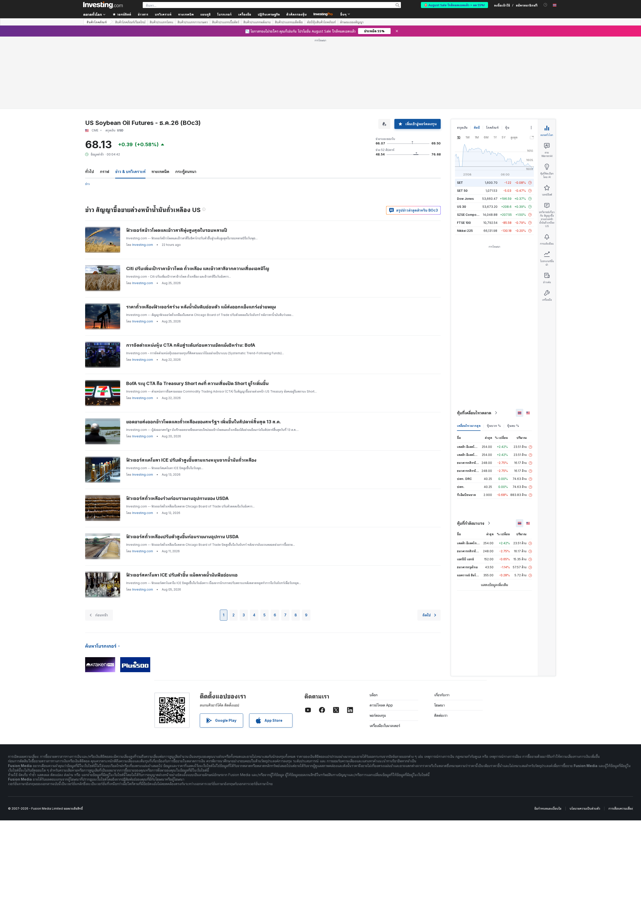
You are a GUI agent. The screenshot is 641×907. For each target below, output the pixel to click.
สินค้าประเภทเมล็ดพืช (289, 22)
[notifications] (545, 5)
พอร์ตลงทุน (378, 715)
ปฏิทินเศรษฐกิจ (269, 14)
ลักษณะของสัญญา (352, 22)
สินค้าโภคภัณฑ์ (97, 22)
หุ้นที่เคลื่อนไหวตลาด (474, 412)
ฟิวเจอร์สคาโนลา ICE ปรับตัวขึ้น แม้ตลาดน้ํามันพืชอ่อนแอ (182, 575)
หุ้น (507, 127)
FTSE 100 (464, 223)
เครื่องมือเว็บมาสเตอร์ (385, 725)
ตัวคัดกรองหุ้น (296, 14)
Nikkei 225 (465, 231)
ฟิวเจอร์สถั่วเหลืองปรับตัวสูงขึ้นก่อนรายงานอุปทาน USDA (182, 536)
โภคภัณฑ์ (492, 127)
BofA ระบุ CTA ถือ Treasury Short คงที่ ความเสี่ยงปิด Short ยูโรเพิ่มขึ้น (197, 383)
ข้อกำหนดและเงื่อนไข (547, 808)
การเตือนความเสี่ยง (620, 808)
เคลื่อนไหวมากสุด (468, 426)
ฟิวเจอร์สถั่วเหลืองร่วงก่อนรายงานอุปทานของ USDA (177, 498)
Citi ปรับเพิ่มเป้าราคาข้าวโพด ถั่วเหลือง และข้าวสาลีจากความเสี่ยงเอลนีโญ (197, 268)
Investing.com (142, 245)
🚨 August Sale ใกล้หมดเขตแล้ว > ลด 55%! (454, 5)
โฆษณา (439, 705)
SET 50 (462, 191)
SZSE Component (470, 215)
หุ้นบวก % (494, 426)
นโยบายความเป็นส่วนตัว (585, 808)
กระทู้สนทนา (185, 171)
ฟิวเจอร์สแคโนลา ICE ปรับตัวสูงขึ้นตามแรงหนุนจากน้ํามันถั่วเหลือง (191, 460)
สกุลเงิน (462, 127)
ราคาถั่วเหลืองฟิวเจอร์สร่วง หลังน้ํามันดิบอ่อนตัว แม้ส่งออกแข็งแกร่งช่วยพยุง (201, 306)
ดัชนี (477, 127)
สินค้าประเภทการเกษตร (193, 22)
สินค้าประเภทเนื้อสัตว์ (225, 22)
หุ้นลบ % (513, 426)
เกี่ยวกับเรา (441, 695)
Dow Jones (465, 199)
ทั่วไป (89, 171)
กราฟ (104, 171)
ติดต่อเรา (440, 715)
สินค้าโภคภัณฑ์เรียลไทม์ (130, 22)
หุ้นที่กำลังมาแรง (470, 523)
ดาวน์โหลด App (381, 705)
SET (460, 183)
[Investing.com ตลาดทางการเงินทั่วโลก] (103, 5)
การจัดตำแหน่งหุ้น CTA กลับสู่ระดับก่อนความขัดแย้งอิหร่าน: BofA (190, 345)
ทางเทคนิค (160, 171)
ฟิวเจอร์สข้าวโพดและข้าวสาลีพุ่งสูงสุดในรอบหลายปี (176, 230)
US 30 (461, 207)
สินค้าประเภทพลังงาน (257, 22)
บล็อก (374, 695)
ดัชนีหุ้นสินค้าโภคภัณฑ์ (321, 22)
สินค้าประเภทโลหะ (161, 22)
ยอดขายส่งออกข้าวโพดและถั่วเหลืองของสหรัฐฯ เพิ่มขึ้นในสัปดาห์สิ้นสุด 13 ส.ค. (203, 421)
